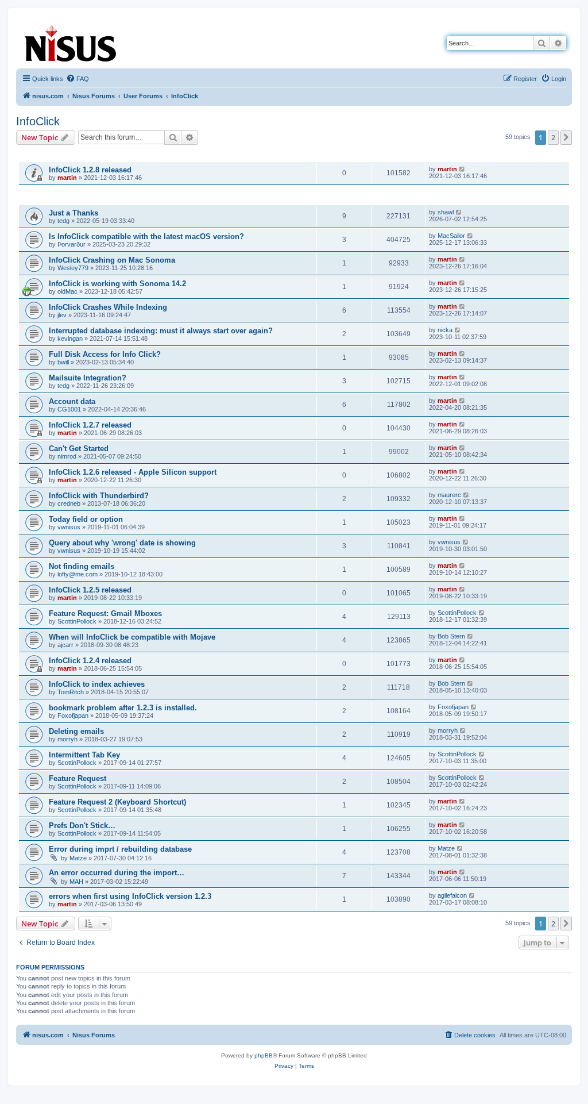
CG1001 (69, 409)
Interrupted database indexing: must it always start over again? (161, 330)
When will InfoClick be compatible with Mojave (132, 637)
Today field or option (86, 519)
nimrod (66, 456)
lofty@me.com (77, 574)
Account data (72, 401)
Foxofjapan (72, 715)
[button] (566, 137)
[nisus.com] (71, 41)
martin (67, 177)
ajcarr (65, 644)
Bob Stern (451, 636)
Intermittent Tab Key (84, 755)
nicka (445, 329)
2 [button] (553, 137)
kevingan (70, 338)
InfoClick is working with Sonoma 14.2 (117, 283)
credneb (68, 503)
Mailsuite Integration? (87, 378)
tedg (63, 220)
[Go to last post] (462, 169)
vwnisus (68, 527)
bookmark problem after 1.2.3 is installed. (123, 707)
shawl (446, 212)
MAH (76, 881)
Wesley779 (72, 267)
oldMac (67, 291)
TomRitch (70, 691)
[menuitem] (77, 79)
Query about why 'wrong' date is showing (122, 542)
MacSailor (451, 235)
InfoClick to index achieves (97, 684)
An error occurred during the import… (116, 872)
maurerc (449, 494)
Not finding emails (81, 566)
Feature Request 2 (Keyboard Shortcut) (117, 802)
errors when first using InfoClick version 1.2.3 (130, 896)
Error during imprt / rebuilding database (120, 849)
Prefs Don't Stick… (82, 825)
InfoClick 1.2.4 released (90, 660)
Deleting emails (76, 731)
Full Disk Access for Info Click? (105, 354)
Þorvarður (71, 244)
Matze (78, 858)
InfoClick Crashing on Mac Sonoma (112, 260)
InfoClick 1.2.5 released (90, 590)
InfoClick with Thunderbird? (99, 495)
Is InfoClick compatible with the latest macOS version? (146, 236)
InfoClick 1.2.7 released (90, 425)
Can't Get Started (79, 448)
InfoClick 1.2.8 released (90, 170)
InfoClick (38, 121)
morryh (67, 739)
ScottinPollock (76, 621)
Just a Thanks (73, 213)
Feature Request (77, 778)
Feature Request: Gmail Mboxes (105, 613)
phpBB (263, 1055)
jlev (62, 314)
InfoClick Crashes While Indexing (108, 307)
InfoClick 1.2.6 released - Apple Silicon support (132, 472)
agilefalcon (452, 895)
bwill (63, 362)
